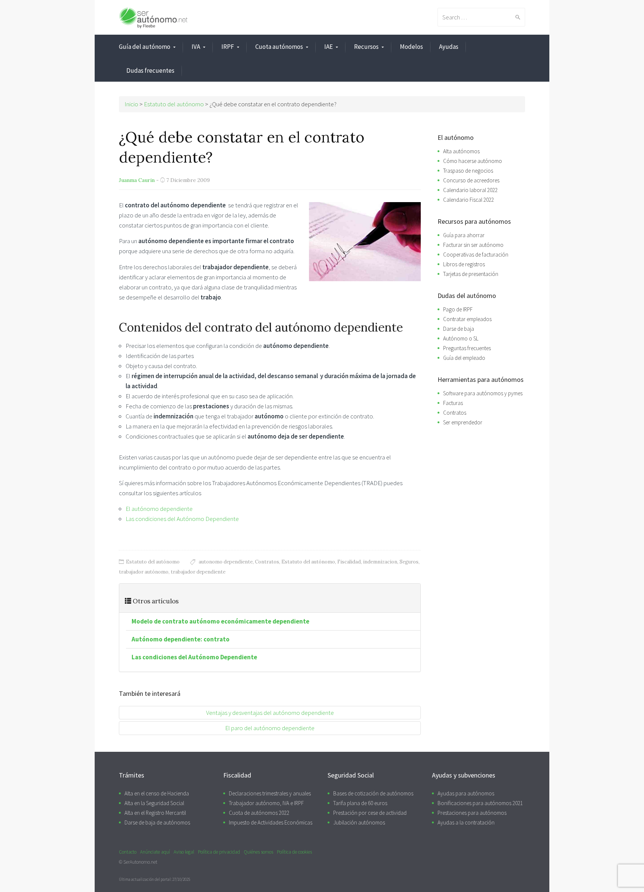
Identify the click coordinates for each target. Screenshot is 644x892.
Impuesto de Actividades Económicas (270, 822)
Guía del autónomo (144, 47)
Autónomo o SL (461, 338)
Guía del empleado (464, 357)
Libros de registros (464, 264)
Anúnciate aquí (155, 852)
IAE (328, 47)
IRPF (227, 47)
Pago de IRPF (458, 309)
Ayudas (448, 47)
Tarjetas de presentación (470, 273)
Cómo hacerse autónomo (472, 160)
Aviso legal (184, 852)
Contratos (267, 562)
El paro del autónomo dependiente (270, 728)
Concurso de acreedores (471, 180)
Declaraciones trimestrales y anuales (270, 793)
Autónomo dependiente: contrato (181, 639)
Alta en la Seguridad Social (154, 803)
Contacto (127, 852)
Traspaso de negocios (468, 170)
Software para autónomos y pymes (483, 393)
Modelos (411, 47)
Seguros (409, 562)
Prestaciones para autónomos (472, 812)
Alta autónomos (461, 151)
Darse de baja (458, 328)
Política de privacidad (219, 852)
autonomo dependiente (226, 562)
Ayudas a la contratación (466, 822)
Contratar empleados (467, 319)
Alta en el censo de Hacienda (156, 793)
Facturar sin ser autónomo (473, 244)
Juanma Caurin (137, 180)
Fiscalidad (349, 562)
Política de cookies (294, 852)
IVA (196, 47)
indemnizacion (380, 562)
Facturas (453, 402)
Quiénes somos (258, 852)
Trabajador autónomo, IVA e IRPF (266, 803)
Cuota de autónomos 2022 (259, 812)
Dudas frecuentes (150, 70)
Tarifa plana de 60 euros (360, 803)
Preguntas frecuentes (467, 348)
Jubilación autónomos (359, 822)
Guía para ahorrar (463, 235)
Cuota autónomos (279, 47)
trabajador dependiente (198, 572)
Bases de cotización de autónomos (373, 793)
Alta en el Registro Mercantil (155, 812)
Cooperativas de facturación (475, 254)
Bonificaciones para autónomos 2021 (480, 803)
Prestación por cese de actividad (370, 812)
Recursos (366, 47)
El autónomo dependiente (159, 509)
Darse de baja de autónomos (157, 822)
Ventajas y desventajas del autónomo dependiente (270, 713)
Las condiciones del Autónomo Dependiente (182, 519)
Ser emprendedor (462, 422)
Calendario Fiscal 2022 (468, 199)
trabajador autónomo (143, 572)
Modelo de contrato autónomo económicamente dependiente (220, 621)
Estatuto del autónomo (153, 562)
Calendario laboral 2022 (470, 190)
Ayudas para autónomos (466, 793)
